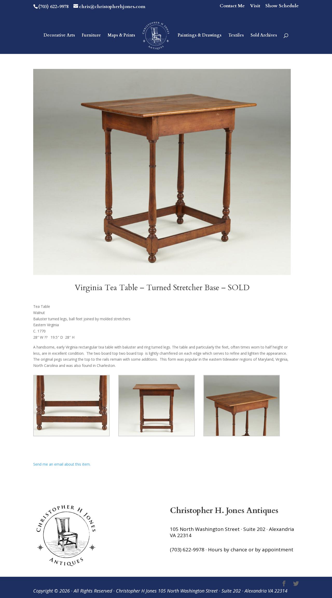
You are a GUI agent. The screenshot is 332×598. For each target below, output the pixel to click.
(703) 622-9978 (53, 6)
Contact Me (232, 6)
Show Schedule (282, 6)
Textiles (236, 35)
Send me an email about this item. (62, 464)
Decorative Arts (59, 35)
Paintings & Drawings (200, 35)
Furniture (91, 35)
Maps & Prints (121, 35)
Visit (255, 6)
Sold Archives (264, 35)
